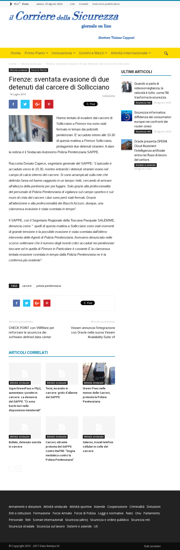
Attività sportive (81, 506)
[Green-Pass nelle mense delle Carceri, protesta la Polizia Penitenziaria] (99, 374)
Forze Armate (62, 513)
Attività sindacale (18, 70)
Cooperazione (117, 506)
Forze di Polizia (39, 70)
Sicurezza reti (143, 102)
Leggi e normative (111, 513)
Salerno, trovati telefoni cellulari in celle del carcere (98, 447)
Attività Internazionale (129, 53)
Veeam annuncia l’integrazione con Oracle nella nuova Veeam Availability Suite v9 (93, 332)
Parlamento (151, 513)
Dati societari (152, 546)
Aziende (99, 506)
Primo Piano (35, 53)
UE (96, 526)
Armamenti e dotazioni (25, 506)
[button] (166, 53)
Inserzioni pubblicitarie (106, 3)
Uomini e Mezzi (91, 53)
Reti (28, 520)
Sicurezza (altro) (76, 520)
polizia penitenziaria (48, 285)
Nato (129, 513)
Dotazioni (153, 506)
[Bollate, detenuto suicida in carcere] (25, 427)
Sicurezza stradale (21, 526)
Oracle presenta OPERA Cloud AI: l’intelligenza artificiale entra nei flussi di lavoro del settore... (150, 151)
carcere (27, 285)
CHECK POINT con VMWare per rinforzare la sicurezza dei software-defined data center (31, 332)
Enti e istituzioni (20, 513)
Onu (138, 513)
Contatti (83, 3)
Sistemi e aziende (145, 165)
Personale (16, 520)
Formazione (41, 513)
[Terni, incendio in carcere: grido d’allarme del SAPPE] (62, 374)
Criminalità (137, 506)
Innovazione (62, 53)
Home (16, 53)
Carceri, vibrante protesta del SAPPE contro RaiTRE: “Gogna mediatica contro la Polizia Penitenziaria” (60, 451)
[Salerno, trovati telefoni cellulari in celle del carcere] (99, 427)
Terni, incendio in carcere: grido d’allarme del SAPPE (61, 393)
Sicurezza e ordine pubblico (109, 520)
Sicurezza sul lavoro (51, 526)
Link (72, 3)
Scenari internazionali (48, 520)
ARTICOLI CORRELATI (28, 352)
